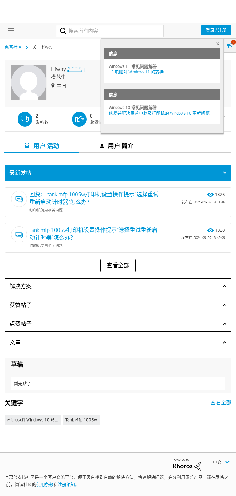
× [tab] (217, 43)
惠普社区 (13, 47)
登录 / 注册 (216, 30)
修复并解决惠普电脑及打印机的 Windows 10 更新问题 (159, 113)
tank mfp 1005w (81, 420)
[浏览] (10, 30)
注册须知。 (68, 484)
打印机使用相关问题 (46, 209)
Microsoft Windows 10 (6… (32, 420)
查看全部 (118, 265)
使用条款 (44, 484)
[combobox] (110, 31)
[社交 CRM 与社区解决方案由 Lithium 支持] (187, 464)
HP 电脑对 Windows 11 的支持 (136, 72)
